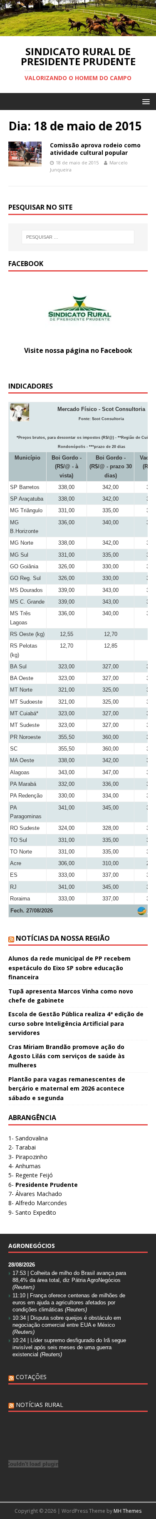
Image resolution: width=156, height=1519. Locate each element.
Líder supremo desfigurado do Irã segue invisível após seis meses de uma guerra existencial (69, 1347)
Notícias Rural (39, 1405)
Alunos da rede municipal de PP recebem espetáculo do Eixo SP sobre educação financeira (69, 967)
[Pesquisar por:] (78, 237)
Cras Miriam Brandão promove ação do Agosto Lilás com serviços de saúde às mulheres (66, 1056)
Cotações (31, 1377)
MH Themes (127, 1510)
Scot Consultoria (108, 419)
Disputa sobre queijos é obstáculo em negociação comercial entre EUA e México (66, 1325)
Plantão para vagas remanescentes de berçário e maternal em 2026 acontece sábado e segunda (66, 1088)
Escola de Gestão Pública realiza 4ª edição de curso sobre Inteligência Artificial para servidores (76, 1023)
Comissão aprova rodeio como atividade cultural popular (95, 149)
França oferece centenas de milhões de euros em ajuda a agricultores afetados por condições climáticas (68, 1302)
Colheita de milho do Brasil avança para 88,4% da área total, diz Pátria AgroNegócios (69, 1280)
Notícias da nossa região (63, 938)
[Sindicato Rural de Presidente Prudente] (78, 31)
